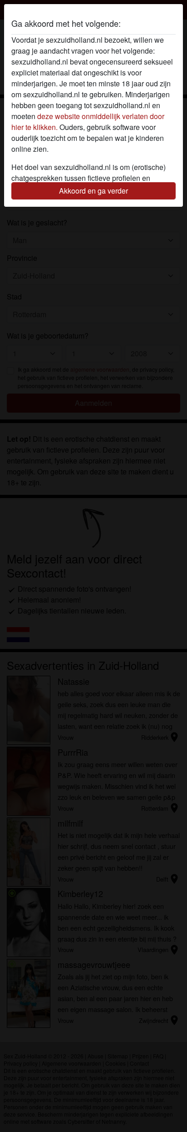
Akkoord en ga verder (93, 190)
